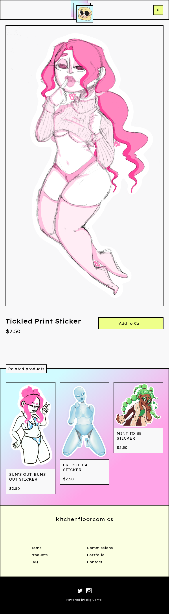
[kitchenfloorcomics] (84, 13)
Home (36, 548)
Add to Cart (131, 323)
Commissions (100, 548)
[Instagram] (89, 591)
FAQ (34, 562)
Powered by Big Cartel (84, 599)
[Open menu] (9, 10)
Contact (95, 562)
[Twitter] (80, 591)
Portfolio (96, 555)
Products (39, 555)
